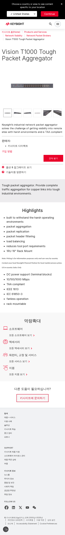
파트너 (7, 437)
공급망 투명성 (10, 490)
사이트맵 (29, 520)
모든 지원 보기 (17, 374)
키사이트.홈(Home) (11, 32)
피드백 (10, 523)
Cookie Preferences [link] (48, 523)
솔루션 (7, 425)
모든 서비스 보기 (18, 361)
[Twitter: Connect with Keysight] (20, 507)
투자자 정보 (9, 478)
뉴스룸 (7, 475)
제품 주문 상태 (10, 459)
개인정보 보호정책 (15, 520)
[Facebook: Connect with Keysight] (6, 507)
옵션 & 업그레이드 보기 (19, 167)
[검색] (50, 24)
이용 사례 (8, 421)
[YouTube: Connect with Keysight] (27, 507)
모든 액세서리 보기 (19, 348)
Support (8, 448)
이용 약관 (40, 520)
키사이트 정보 (10, 471)
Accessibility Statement (26, 523)
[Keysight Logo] (16, 24)
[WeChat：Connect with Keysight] (34, 507)
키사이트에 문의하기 (32, 398)
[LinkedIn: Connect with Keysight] (13, 507)
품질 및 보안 (9, 482)
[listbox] (32, 112)
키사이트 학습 (10, 429)
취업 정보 (8, 494)
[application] (32, 84)
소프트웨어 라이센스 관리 (14, 456)
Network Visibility (13, 35)
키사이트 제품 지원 (12, 452)
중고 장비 (8, 433)
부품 (6, 463)
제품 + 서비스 (9, 417)
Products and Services (35, 32)
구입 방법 (7, 151)
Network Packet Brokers (39, 35)
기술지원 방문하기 (16, 172)
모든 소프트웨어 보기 (21, 335)
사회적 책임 (9, 486)
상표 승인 (51, 520)
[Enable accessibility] (5, 529)
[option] (7, 113)
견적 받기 (53, 158)
